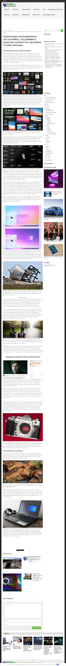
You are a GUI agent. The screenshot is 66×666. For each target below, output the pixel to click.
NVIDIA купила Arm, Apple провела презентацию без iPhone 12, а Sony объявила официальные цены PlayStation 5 (34, 1)
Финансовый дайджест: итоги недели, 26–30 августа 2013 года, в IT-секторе (37, 577)
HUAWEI (47, 140)
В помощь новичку (48, 100)
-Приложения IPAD (50, 110)
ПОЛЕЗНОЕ (37, 9)
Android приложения (51, 123)
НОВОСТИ (7, 9)
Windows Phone (49, 153)
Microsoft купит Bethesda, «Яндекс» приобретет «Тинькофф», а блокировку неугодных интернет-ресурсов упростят (52, 57)
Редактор (30, 562)
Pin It (29, 550)
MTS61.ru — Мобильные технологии (25, 662)
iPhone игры (49, 130)
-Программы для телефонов (51, 112)
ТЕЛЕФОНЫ (15, 9)
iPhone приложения (51, 132)
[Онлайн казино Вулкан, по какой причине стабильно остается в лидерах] (27, 641)
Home (5, 30)
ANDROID (48, 119)
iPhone (48, 126)
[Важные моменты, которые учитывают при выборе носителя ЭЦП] (7, 641)
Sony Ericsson (48, 151)
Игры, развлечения (49, 114)
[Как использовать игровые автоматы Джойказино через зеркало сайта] (38, 641)
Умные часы (36, 14)
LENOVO (47, 142)
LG (46, 144)
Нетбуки (6, 14)
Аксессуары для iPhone (51, 133)
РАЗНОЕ (46, 115)
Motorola (48, 146)
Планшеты (15, 14)
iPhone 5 (49, 128)
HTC (47, 139)
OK (57, 664)
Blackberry (48, 137)
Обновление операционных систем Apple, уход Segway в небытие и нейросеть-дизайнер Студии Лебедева (54, 66)
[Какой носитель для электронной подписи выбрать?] (17, 641)
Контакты (60, 662)
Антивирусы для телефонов (50, 98)
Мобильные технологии (55, 9)
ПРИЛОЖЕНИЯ (26, 9)
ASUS (47, 135)
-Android (49, 120)
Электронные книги (49, 14)
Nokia (47, 147)
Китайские (48, 154)
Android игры (49, 122)
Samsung (48, 149)
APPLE (47, 125)
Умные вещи (25, 14)
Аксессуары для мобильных (50, 97)
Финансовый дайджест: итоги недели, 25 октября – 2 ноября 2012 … (57, 193)
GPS (44, 9)
